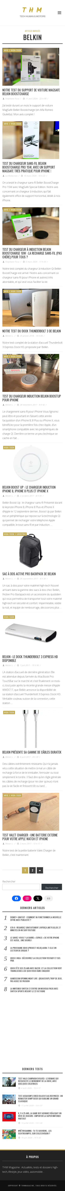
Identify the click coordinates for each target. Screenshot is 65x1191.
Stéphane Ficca (12, 98)
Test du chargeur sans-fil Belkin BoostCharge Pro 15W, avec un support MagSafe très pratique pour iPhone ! (28, 167)
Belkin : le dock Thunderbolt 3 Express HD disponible (30, 658)
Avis (6, 50)
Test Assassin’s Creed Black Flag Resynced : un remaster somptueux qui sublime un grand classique (40, 1098)
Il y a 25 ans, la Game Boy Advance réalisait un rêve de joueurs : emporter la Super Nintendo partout (39, 1115)
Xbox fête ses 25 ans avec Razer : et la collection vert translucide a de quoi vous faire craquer (36, 969)
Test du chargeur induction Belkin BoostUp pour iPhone (31, 398)
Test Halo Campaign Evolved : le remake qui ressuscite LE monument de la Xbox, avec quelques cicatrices (38, 1081)
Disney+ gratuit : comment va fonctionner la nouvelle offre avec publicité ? (35, 918)
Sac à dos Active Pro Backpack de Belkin (29, 573)
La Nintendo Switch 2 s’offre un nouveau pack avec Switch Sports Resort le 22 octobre (34, 990)
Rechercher (8, 881)
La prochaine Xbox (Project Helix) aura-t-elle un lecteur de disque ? (33, 949)
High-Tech (16, 50)
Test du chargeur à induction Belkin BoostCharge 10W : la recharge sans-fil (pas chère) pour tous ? (32, 253)
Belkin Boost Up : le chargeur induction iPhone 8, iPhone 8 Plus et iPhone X (29, 489)
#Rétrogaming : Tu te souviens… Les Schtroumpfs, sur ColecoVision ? (34, 1132)
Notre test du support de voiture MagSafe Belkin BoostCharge (31, 92)
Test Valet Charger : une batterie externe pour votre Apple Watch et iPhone (30, 837)
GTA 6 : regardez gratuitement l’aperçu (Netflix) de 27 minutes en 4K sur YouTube (35, 929)
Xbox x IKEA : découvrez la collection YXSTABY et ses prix (35, 959)
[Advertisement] (32, 1029)
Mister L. (9, 336)
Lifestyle (21, 534)
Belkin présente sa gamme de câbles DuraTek (31, 752)
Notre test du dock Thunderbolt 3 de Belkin (31, 331)
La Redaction (11, 176)
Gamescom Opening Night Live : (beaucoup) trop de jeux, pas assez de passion (36, 980)
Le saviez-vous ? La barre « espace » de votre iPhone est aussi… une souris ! (34, 939)
